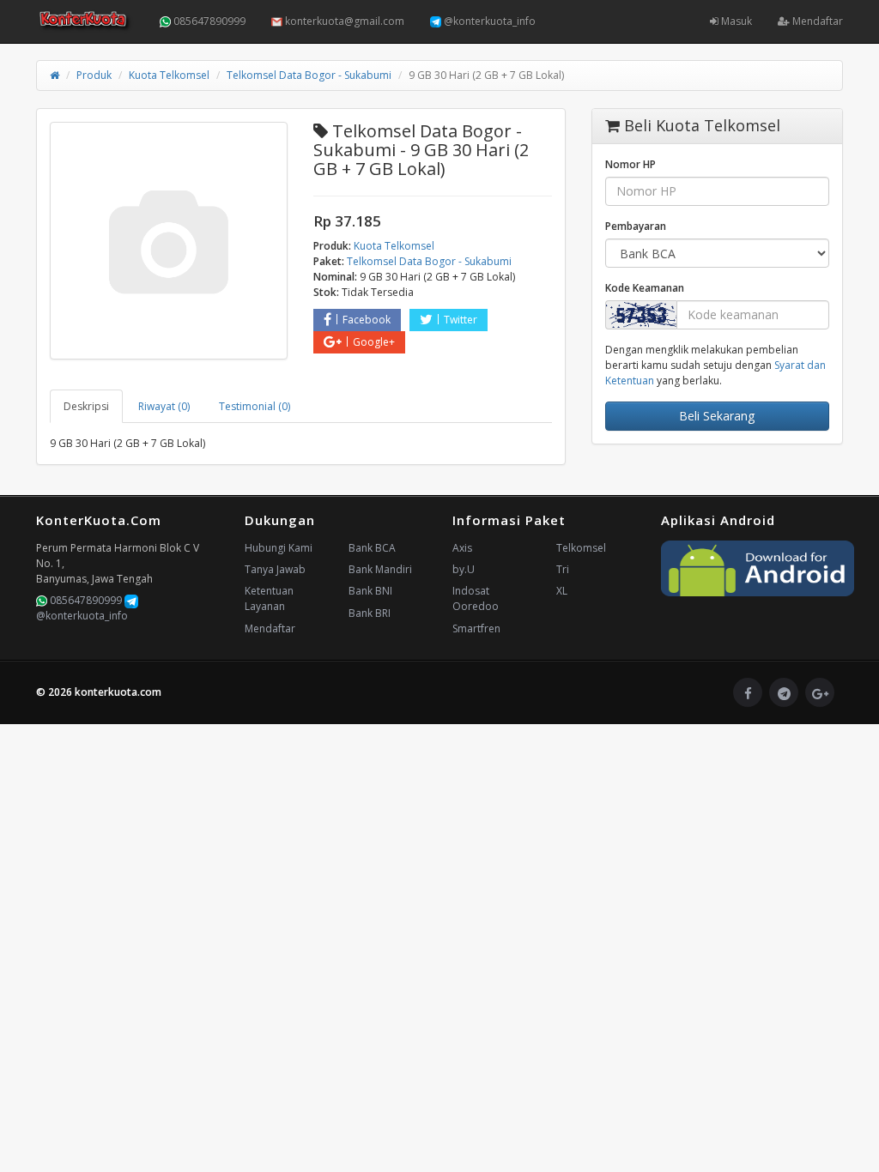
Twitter (460, 319)
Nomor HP (630, 164)
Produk (94, 75)
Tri (562, 569)
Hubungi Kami (278, 548)
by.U (463, 569)
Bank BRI (370, 613)
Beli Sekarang (717, 416)
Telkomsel (581, 548)
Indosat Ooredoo (475, 598)
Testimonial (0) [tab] (254, 406)
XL (561, 590)
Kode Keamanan (644, 288)
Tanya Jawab (275, 569)
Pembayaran (635, 226)
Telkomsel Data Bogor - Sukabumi (309, 75)
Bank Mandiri (380, 569)
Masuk (735, 21)
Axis (462, 548)
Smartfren (476, 628)
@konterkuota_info (488, 21)
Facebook (367, 319)
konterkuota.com (118, 692)
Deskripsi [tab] (86, 406)
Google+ (374, 342)
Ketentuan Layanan (269, 598)
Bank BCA (372, 548)
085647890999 (208, 21)
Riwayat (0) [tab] (164, 406)
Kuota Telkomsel (169, 75)
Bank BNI (370, 590)
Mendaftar (816, 21)
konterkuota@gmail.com (343, 21)
